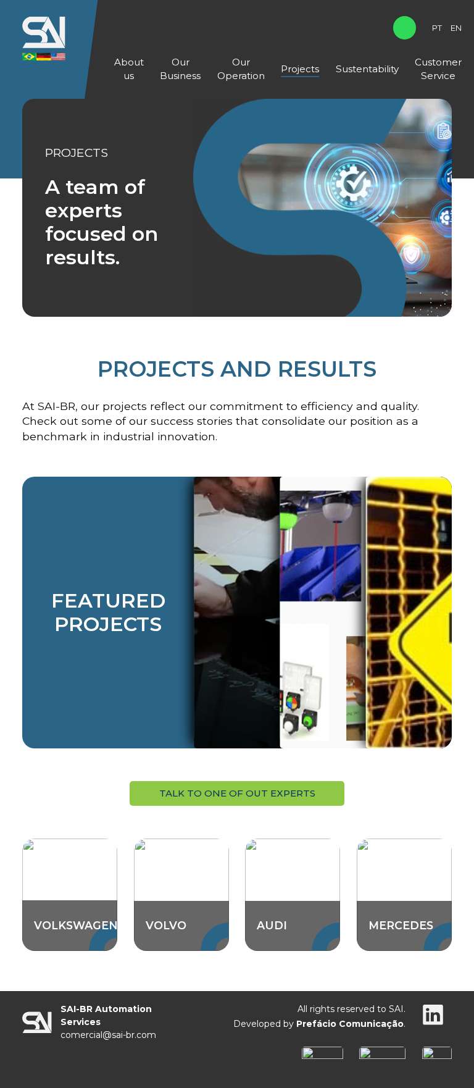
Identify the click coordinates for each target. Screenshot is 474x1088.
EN (456, 28)
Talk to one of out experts (237, 793)
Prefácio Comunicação (350, 1023)
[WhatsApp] (404, 27)
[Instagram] (433, 1016)
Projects (300, 69)
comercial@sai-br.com (108, 1034)
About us (129, 69)
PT (437, 28)
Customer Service (438, 69)
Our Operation (241, 69)
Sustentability (367, 69)
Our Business (180, 69)
